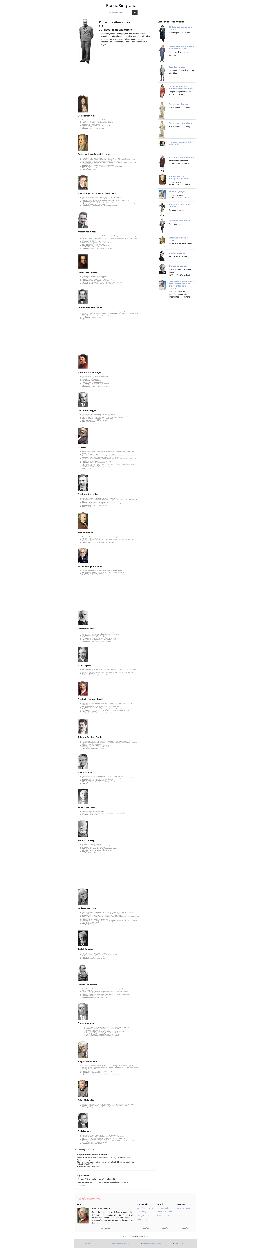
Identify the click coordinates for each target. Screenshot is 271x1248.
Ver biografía (105, 1228)
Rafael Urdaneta (163, 1215)
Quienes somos (86, 1244)
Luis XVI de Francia (145, 1208)
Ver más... (145, 1228)
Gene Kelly (141, 1212)
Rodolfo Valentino (164, 1212)
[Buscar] (135, 12)
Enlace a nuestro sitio (152, 1244)
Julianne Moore (183, 1208)
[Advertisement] (115, 79)
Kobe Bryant (142, 1219)
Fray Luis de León (164, 1208)
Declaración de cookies (121, 1244)
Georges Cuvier (143, 1215)
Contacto (179, 1244)
